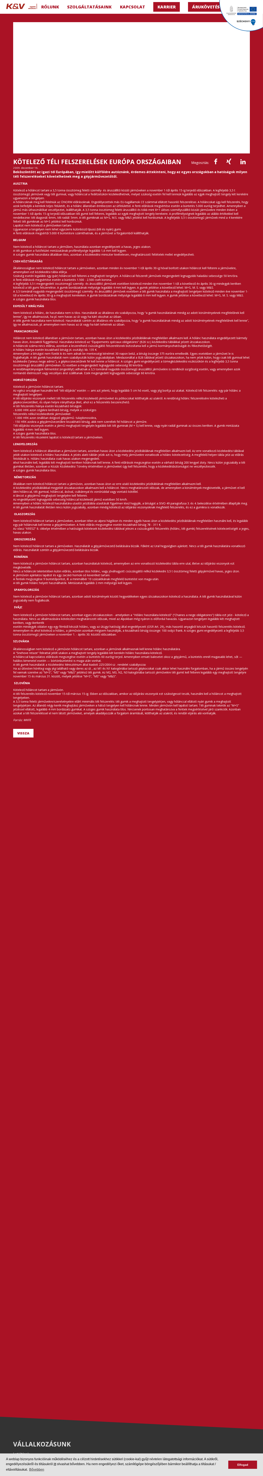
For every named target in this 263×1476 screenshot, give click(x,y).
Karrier (166, 7)
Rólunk (50, 7)
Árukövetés (206, 7)
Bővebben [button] (36, 1469)
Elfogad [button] (242, 1464)
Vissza (23, 733)
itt (55, 1464)
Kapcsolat (132, 7)
